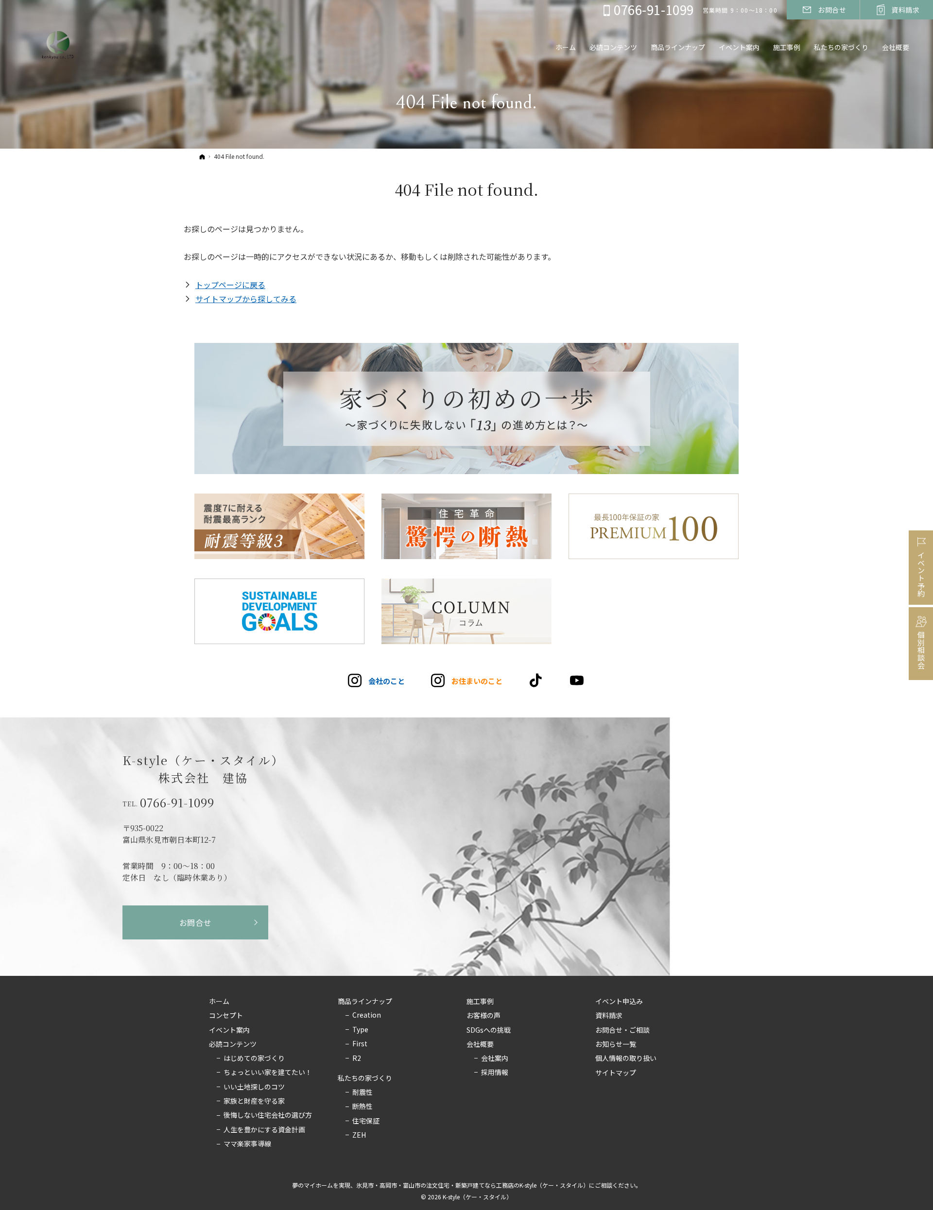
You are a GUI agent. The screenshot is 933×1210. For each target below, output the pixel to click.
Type (360, 1029)
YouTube (577, 680)
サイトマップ (615, 1073)
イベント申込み (619, 1001)
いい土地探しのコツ (254, 1087)
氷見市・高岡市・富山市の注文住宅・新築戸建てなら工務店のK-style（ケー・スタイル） (472, 1185)
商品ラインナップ (365, 1001)
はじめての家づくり (254, 1058)
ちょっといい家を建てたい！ (268, 1072)
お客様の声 (483, 1015)
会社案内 (494, 1058)
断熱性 (362, 1106)
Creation (366, 1015)
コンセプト (226, 1015)
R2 (356, 1058)
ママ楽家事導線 (247, 1144)
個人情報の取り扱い (626, 1058)
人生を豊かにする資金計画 (264, 1129)
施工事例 (480, 1001)
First (359, 1044)
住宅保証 (366, 1121)
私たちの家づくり (365, 1078)
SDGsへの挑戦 (488, 1030)
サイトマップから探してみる (245, 299)
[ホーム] (202, 156)
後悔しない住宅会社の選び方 (268, 1115)
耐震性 (362, 1092)
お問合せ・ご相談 (622, 1030)
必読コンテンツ (233, 1044)
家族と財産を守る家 (254, 1101)
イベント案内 (229, 1030)
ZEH (359, 1135)
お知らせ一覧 (615, 1044)
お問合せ (195, 922)
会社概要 (480, 1044)
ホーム (219, 1001)
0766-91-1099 (177, 802)
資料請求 (608, 1015)
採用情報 (494, 1072)
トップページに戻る (230, 284)
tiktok (536, 680)
